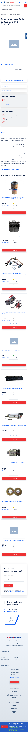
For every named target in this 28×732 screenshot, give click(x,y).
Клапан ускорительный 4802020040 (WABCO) (13, 236)
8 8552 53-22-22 (14, 674)
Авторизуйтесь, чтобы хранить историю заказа (14, 80)
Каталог (11, 9)
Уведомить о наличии (8, 64)
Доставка (3, 132)
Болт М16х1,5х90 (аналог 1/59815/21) (11, 351)
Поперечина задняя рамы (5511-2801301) (12, 388)
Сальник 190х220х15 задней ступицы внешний (13, 540)
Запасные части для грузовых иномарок (9, 11)
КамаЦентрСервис (4, 9)
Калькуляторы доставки (11, 169)
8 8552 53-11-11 (14, 672)
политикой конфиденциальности (16, 591)
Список (7, 104)
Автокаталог (4, 655)
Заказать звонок (14, 682)
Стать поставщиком (19, 655)
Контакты (16, 657)
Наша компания (5, 659)
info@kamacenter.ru (14, 677)
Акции (15, 659)
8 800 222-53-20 (14, 669)
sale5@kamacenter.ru (12, 611)
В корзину (14, 213)
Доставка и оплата (5, 662)
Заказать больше (6, 205)
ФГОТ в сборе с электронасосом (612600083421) (14, 425)
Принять (4, 726)
